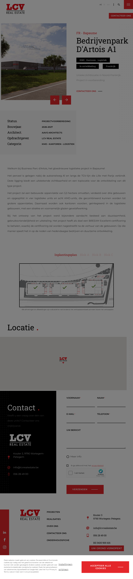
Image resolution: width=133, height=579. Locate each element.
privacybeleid (33, 572)
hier (44, 569)
